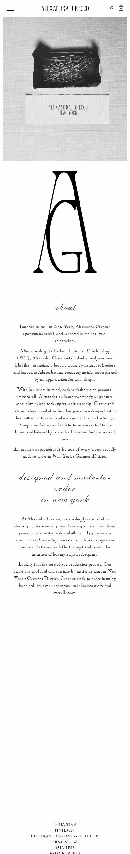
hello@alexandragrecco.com (65, 836)
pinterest (65, 830)
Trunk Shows (65, 842)
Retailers (65, 847)
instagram (65, 824)
